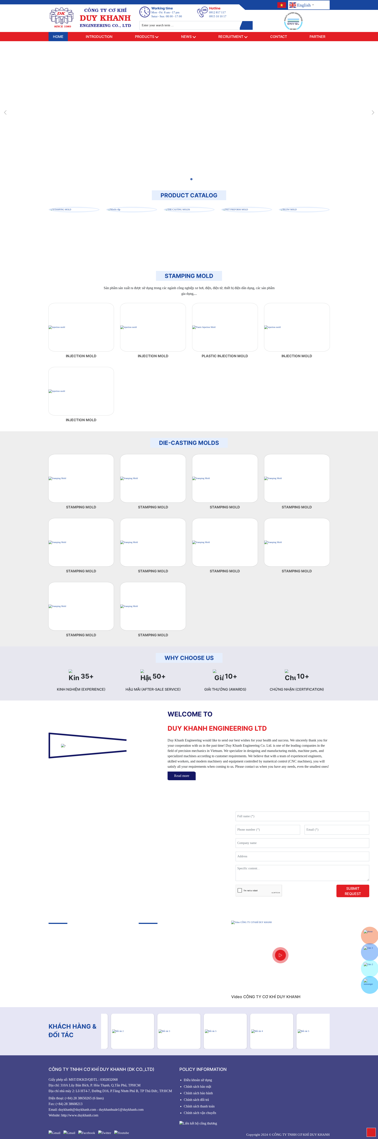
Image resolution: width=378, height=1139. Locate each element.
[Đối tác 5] (215, 1031)
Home (58, 36)
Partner (317, 36)
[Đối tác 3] (169, 1031)
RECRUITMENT (230, 36)
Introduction (99, 36)
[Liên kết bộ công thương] (198, 1123)
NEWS (186, 36)
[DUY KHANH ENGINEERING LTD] (91, 17)
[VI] (281, 5)
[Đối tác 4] (261, 1031)
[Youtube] (121, 1132)
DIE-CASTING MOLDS (189, 442)
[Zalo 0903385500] (370, 952)
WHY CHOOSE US (189, 657)
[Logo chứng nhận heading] (293, 21)
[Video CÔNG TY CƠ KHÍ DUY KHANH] (280, 955)
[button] (186, 179)
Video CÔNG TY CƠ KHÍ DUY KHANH (265, 996)
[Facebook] (86, 1132)
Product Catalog (189, 195)
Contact (278, 36)
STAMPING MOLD (189, 275)
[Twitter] (104, 1132)
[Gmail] (54, 1132)
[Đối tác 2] (122, 1031)
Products (144, 36)
